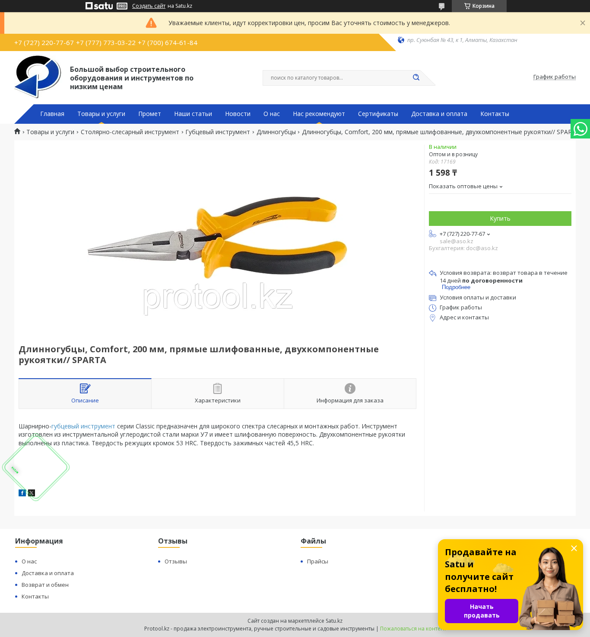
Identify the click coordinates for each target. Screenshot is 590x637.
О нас (271, 114)
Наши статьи (193, 114)
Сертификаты (378, 114)
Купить (500, 218)
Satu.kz (334, 620)
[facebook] (22, 494)
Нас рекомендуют (319, 114)
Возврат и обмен (45, 585)
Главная (52, 114)
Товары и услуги (101, 114)
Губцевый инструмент (217, 132)
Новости (238, 114)
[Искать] (416, 78)
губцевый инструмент (83, 426)
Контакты (494, 114)
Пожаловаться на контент (413, 628)
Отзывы (176, 561)
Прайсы (317, 561)
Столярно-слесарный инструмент (130, 132)
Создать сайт (148, 6)
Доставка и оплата (439, 114)
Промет (149, 114)
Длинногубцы (276, 132)
